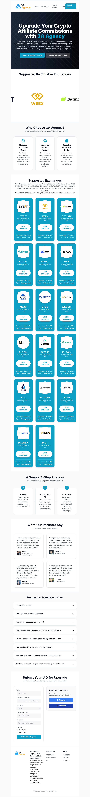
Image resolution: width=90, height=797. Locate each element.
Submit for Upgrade (28, 737)
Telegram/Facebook (23, 697)
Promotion (20, 727)
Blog (63, 6)
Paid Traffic (22, 732)
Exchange (20, 705)
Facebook (62, 706)
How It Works (54, 6)
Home (36, 6)
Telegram (62, 700)
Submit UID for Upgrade (58, 55)
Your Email (20, 720)
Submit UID (69, 6)
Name (18, 690)
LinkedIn (66, 757)
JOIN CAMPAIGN (23, 227)
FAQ (47, 760)
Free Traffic (22, 730)
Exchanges (45, 6)
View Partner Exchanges (32, 55)
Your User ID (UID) (22, 712)
